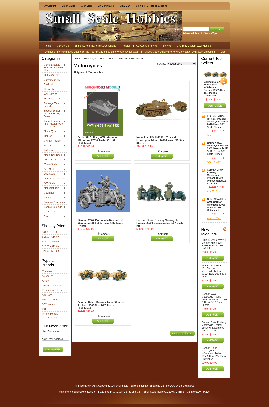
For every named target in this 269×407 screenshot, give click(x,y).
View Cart (125, 6)
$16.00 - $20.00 (50, 241)
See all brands (50, 317)
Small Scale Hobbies (126, 385)
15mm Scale (49, 164)
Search (178, 29)
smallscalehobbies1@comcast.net (77, 391)
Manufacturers (50, 188)
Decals (46, 197)
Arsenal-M (47, 276)
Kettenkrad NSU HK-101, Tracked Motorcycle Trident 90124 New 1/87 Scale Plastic (161, 140)
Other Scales (50, 159)
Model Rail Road (52, 155)
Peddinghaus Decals (53, 290)
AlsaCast (47, 295)
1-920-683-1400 (106, 391)
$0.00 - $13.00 (50, 232)
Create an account (157, 6)
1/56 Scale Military (54, 178)
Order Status (68, 6)
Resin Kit (49, 84)
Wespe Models (50, 299)
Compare (104, 151)
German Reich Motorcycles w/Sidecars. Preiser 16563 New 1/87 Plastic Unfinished (102, 305)
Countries (48, 193)
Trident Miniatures (51, 285)
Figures (47, 136)
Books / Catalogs (52, 207)
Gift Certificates (106, 6)
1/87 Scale (48, 169)
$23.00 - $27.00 (50, 251)
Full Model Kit (51, 75)
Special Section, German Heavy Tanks (51, 113)
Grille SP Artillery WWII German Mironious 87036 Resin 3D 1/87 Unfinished (97, 140)
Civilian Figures (52, 140)
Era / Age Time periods (50, 105)
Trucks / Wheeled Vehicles (114, 58)
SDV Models (48, 304)
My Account (50, 6)
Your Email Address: (52, 339)
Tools (46, 216)
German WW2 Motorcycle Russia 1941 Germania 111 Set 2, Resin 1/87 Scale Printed (101, 223)
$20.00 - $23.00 (50, 246)
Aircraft (46, 145)
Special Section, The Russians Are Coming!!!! (52, 124)
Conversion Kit (52, 79)
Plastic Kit (49, 89)
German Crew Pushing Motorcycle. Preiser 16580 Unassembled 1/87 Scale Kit (159, 223)
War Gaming (50, 94)
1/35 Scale (48, 183)
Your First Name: (51, 331)
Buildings (49, 150)
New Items (49, 211)
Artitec (45, 280)
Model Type (49, 131)
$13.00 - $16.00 (50, 236)
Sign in (140, 6)
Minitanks (47, 271)
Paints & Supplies (52, 202)
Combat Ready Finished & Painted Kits (53, 67)
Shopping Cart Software (162, 385)
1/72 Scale (48, 174)
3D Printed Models (54, 98)
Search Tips (210, 33)
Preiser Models (50, 313)
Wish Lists (86, 6)
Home (78, 58)
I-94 (44, 309)
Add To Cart (103, 156)
